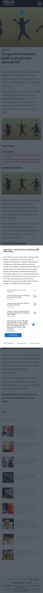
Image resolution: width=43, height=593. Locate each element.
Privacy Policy (34, 343)
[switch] (34, 296)
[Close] (38, 250)
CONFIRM (13, 335)
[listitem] (21, 290)
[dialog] (21, 296)
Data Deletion (8, 343)
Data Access (21, 343)
